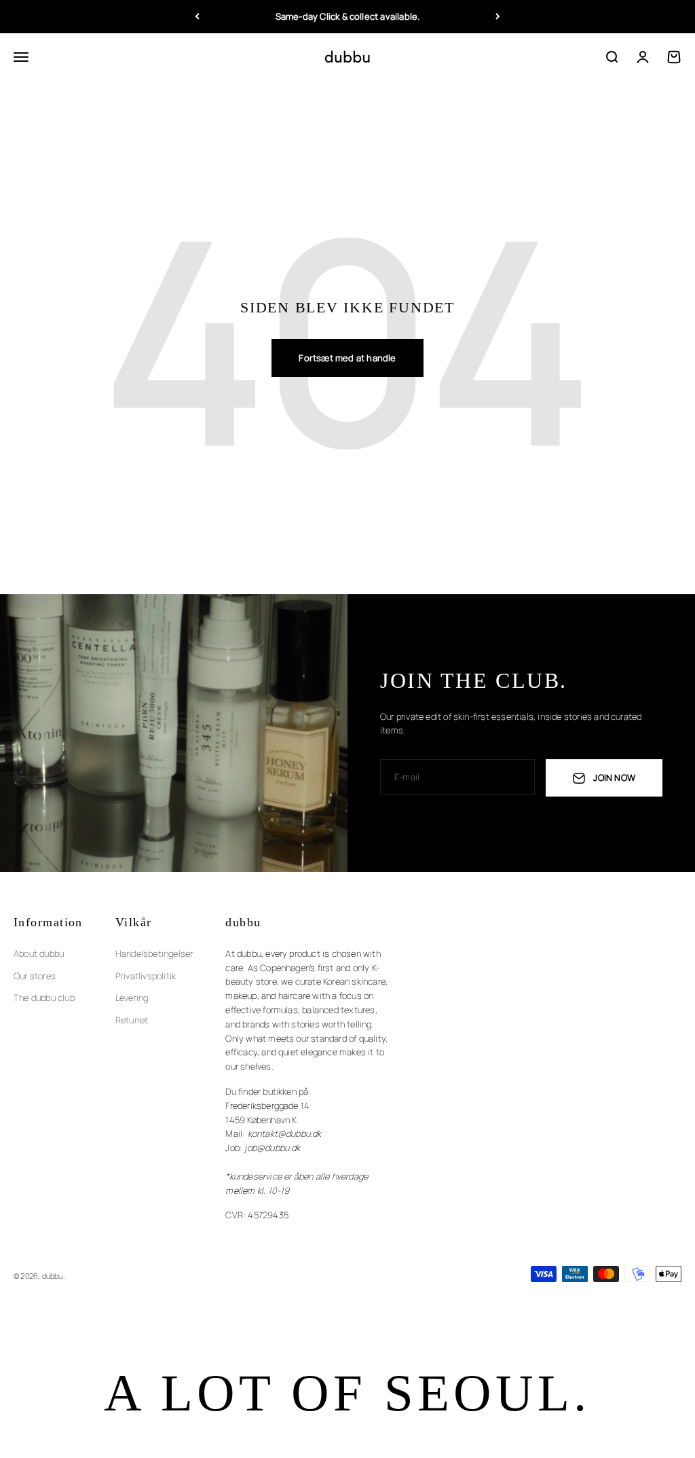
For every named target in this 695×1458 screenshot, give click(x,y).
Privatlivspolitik (145, 976)
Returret (132, 1020)
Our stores (35, 976)
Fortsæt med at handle (347, 358)
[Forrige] (197, 17)
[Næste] (497, 17)
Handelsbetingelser (154, 953)
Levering (132, 997)
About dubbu (39, 953)
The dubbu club (44, 997)
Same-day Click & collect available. (348, 16)
